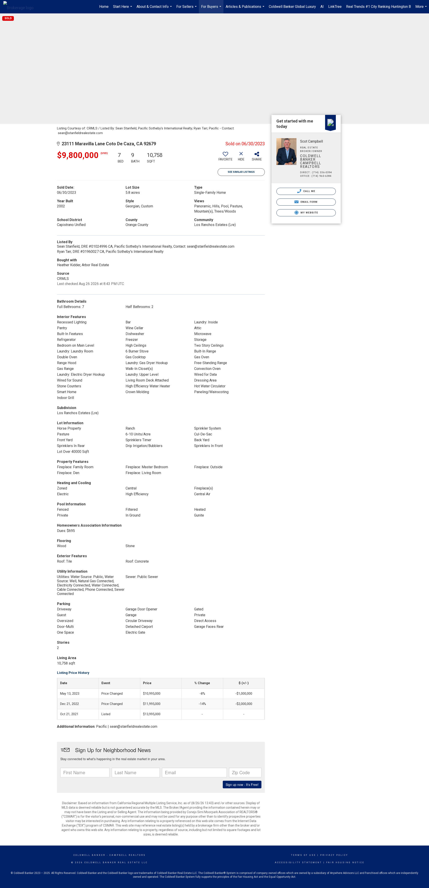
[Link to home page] (20, 6)
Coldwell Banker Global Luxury (292, 6)
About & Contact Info (155, 8)
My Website (309, 212)
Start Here (123, 8)
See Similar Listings (241, 172)
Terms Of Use (303, 855)
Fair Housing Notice (345, 862)
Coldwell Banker (89, 855)
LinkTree (335, 6)
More (421, 8)
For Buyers (211, 8)
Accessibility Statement (298, 862)
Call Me (308, 191)
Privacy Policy (334, 855)
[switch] (225, 158)
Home (104, 6)
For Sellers (187, 8)
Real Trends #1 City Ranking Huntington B (378, 6)
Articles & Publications (245, 8)
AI (322, 6)
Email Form (308, 201)
